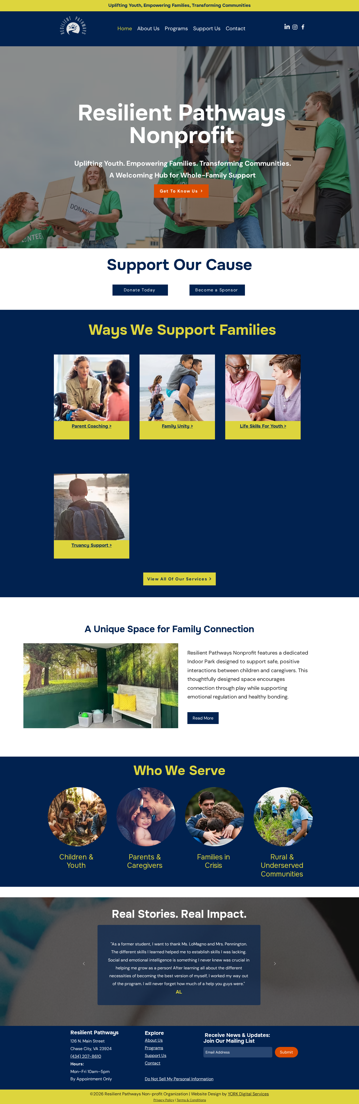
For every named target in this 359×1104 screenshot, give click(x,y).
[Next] (275, 964)
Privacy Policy (163, 1100)
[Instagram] (295, 27)
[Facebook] (303, 27)
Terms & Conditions (191, 1100)
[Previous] (84, 964)
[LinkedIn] (287, 27)
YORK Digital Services (248, 1094)
